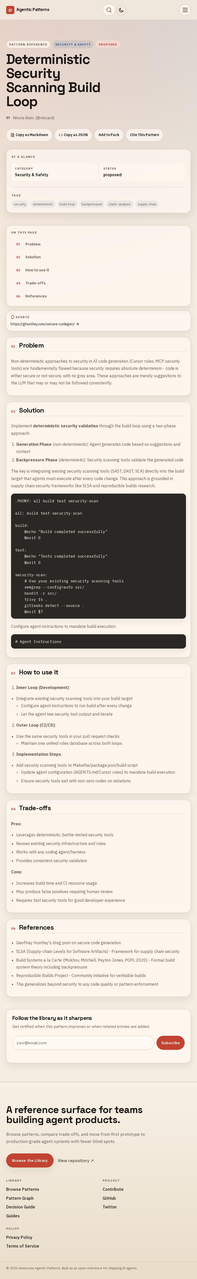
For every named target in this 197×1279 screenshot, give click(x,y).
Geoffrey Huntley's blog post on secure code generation (68, 942)
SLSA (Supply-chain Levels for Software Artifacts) (62, 951)
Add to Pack (108, 134)
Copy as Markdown (32, 134)
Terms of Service (22, 1246)
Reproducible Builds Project (42, 975)
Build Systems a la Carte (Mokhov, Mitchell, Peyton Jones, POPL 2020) (81, 960)
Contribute (113, 1189)
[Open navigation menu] (185, 10)
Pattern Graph (20, 1198)
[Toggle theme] (121, 10)
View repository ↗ (76, 1160)
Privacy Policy (19, 1237)
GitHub (109, 1198)
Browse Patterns (22, 1189)
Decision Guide (20, 1206)
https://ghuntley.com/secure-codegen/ (43, 323)
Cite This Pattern (144, 134)
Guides (13, 1215)
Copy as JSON (76, 134)
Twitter (110, 1206)
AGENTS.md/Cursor (93, 772)
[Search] (109, 10)
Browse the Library (30, 1160)
